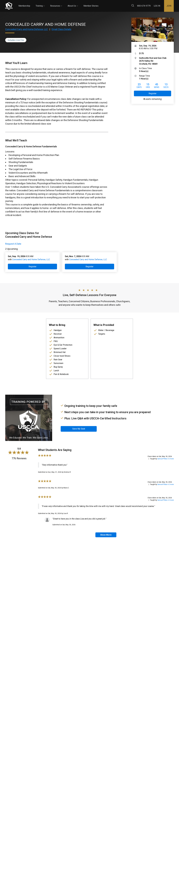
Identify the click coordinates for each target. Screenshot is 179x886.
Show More (106, 535)
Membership (24, 6)
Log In (157, 6)
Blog (101, 3)
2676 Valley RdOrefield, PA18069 (152, 61)
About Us (73, 3)
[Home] (9, 6)
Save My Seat (78, 428)
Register (152, 93)
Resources (56, 3)
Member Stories (90, 6)
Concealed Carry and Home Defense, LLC (26, 29)
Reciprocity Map (115, 3)
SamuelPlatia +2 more (165, 459)
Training (40, 3)
